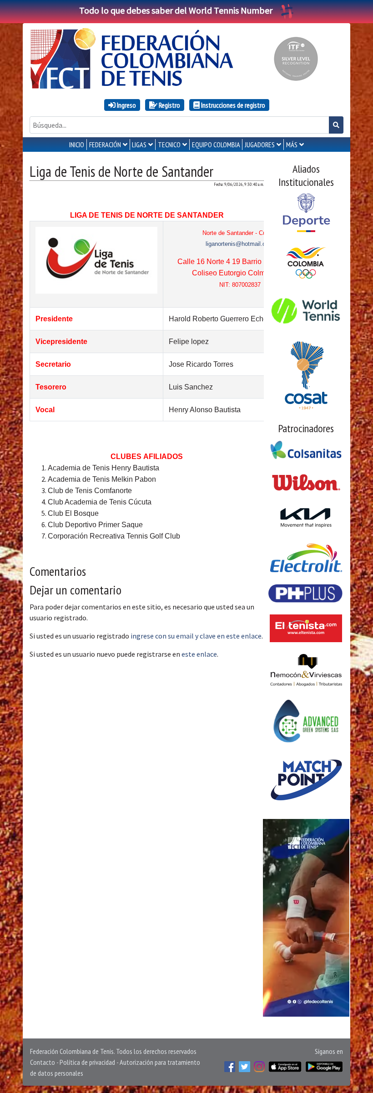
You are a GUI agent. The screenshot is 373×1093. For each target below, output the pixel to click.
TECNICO (169, 144)
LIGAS (139, 144)
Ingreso (126, 105)
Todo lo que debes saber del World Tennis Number (175, 10)
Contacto (42, 1062)
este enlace (199, 654)
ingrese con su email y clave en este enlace (196, 635)
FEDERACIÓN (105, 144)
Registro (168, 105)
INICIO (76, 144)
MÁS (291, 144)
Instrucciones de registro (232, 105)
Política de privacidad (87, 1062)
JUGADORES (260, 144)
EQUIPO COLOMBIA (216, 144)
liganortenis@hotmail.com (240, 243)
